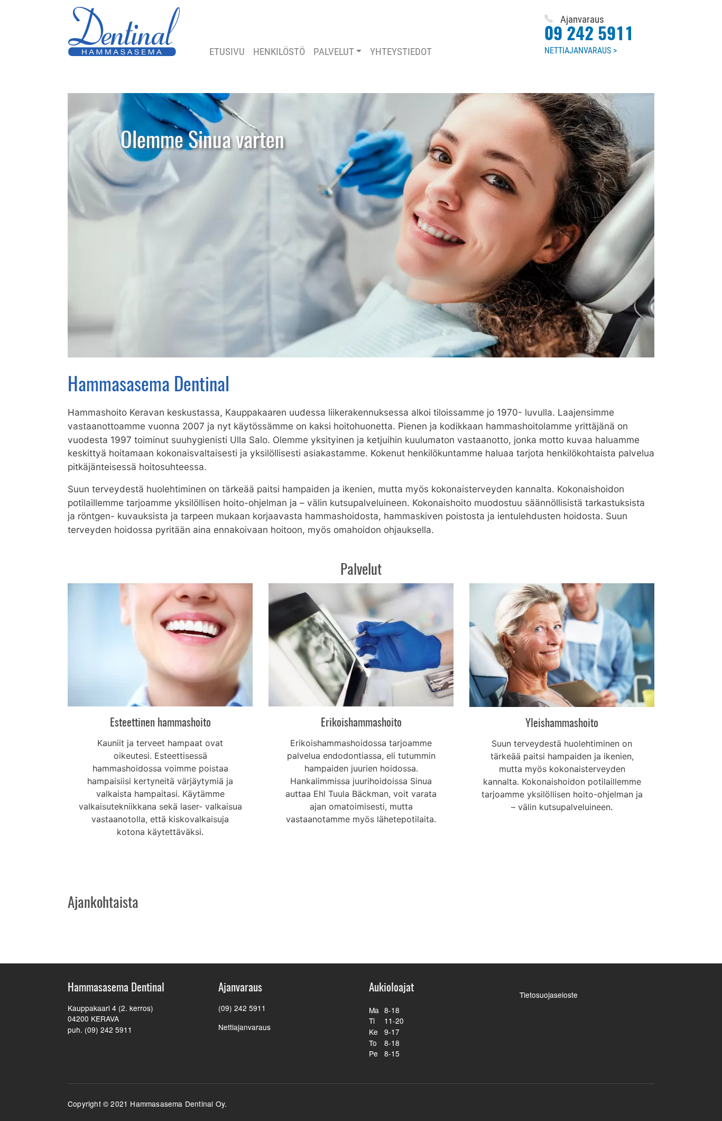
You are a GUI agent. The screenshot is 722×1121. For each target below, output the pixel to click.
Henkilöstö (279, 51)
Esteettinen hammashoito (160, 723)
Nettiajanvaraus (244, 1027)
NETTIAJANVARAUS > (580, 50)
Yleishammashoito (561, 723)
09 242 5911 (589, 34)
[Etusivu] (132, 31)
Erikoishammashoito (361, 723)
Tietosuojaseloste (549, 994)
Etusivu (227, 51)
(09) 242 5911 (242, 1008)
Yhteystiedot (401, 51)
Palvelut (333, 51)
